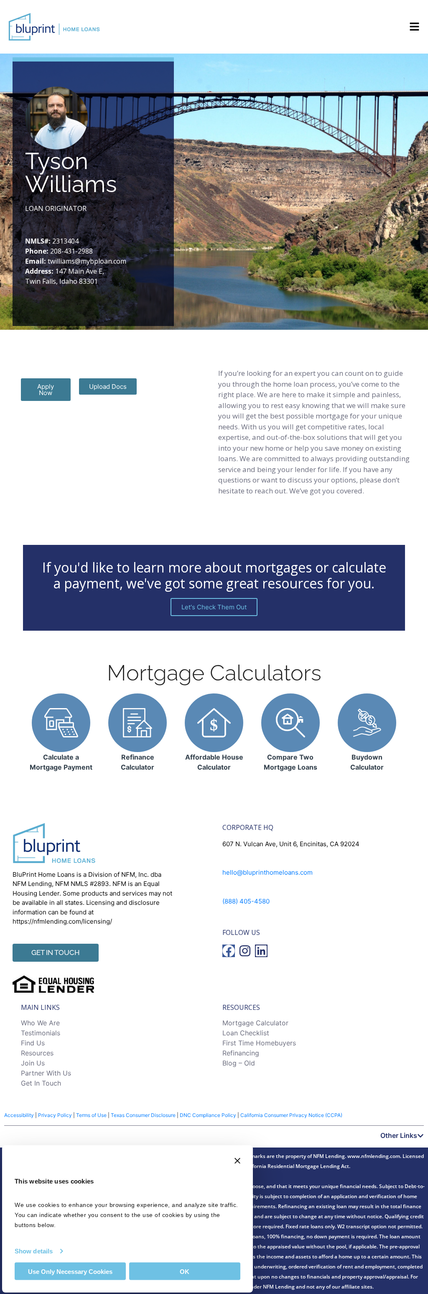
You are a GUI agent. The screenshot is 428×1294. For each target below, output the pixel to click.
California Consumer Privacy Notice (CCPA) (291, 1115)
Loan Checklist (245, 1033)
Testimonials (40, 1033)
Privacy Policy (55, 1115)
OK (184, 1271)
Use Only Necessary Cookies (70, 1271)
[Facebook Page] (228, 951)
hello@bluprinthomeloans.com (267, 872)
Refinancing (240, 1053)
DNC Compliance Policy (208, 1115)
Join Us (33, 1063)
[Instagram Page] (245, 951)
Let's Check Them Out (214, 607)
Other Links (398, 1135)
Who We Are (40, 1023)
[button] (214, 1135)
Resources (37, 1053)
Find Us (33, 1043)
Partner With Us (46, 1073)
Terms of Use (91, 1115)
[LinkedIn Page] (261, 951)
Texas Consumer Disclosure (143, 1115)
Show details (34, 1250)
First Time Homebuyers (259, 1043)
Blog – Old (238, 1063)
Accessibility (19, 1115)
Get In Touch (41, 1083)
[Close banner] (237, 1161)
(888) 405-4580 (246, 901)
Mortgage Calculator (255, 1023)
